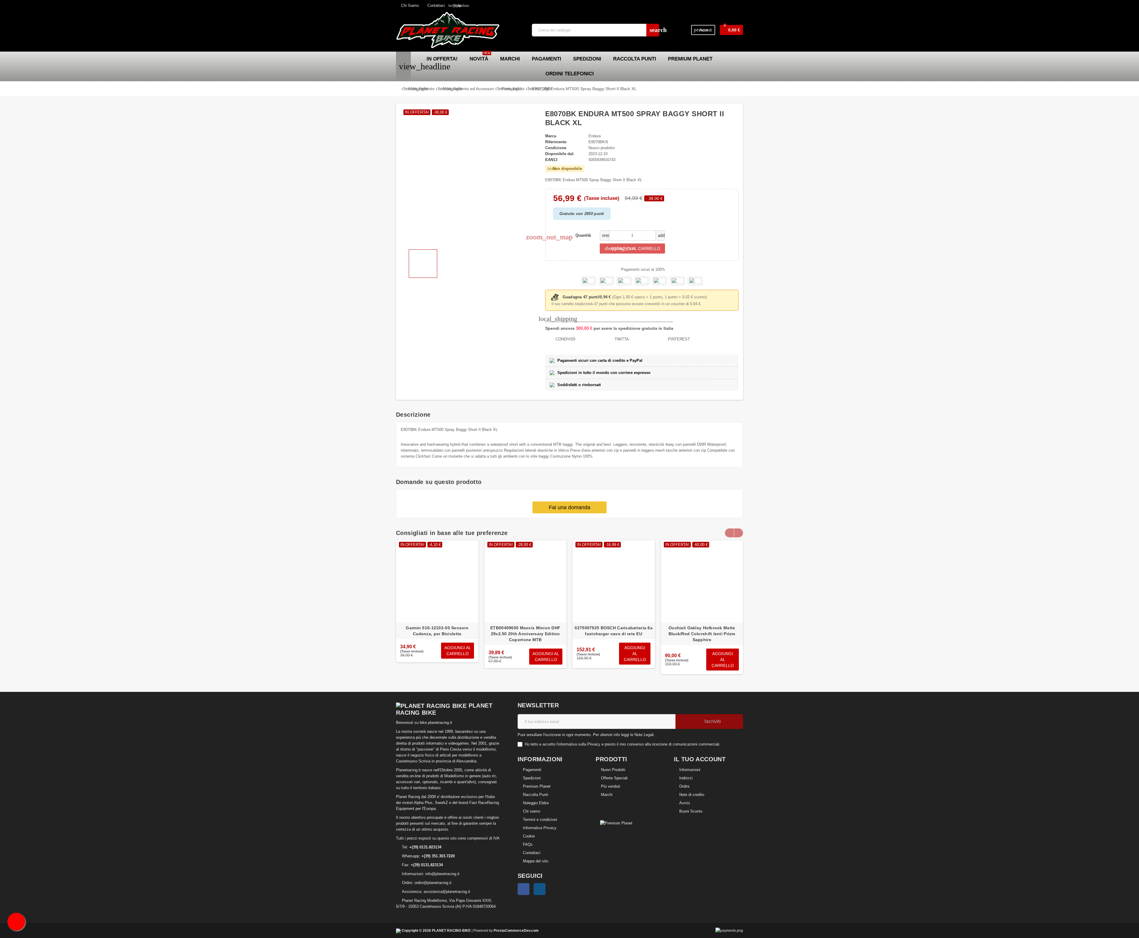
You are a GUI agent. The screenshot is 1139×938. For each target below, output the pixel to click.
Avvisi (684, 803)
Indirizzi (686, 778)
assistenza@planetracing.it (447, 891)
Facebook (523, 889)
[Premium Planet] (616, 823)
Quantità (583, 235)
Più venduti (610, 786)
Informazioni (689, 769)
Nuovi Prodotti (613, 769)
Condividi (564, 339)
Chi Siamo (409, 5)
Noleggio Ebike (536, 803)
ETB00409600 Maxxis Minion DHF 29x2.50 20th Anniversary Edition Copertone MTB (525, 633)
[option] (437, 607)
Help (454, 5)
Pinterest (678, 339)
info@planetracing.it (442, 874)
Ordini (684, 786)
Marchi (607, 794)
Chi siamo (531, 811)
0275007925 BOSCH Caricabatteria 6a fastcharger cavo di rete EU (614, 630)
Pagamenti (532, 769)
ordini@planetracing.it (432, 882)
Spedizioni (532, 778)
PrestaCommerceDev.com (516, 930)
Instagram (539, 889)
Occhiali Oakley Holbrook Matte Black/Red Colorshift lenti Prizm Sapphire (702, 633)
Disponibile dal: (559, 154)
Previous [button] (729, 532)
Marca (550, 136)
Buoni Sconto (690, 811)
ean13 (551, 159)
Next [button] (738, 532)
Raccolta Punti (535, 794)
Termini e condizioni (540, 819)
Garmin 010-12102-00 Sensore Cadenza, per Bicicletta (437, 630)
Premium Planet (537, 786)
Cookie (529, 836)
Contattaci (435, 5)
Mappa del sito (535, 861)
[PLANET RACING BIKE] (448, 30)
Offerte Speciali (614, 778)
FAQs (528, 844)
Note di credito (691, 794)
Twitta (621, 339)
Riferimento (556, 142)
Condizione (555, 148)
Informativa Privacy (539, 828)
